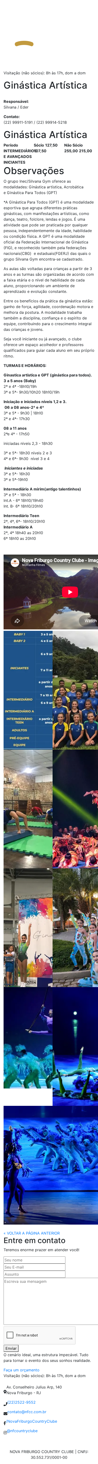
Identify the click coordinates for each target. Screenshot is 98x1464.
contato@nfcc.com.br (26, 1411)
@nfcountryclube (22, 1430)
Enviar (11, 1348)
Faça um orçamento (21, 1370)
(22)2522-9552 (21, 1402)
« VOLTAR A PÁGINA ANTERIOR (32, 1233)
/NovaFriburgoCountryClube (31, 1421)
